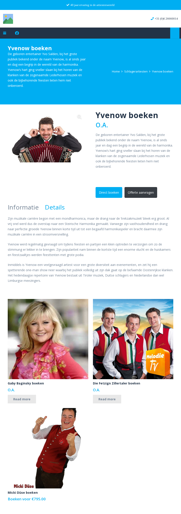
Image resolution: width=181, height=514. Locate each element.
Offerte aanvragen (141, 192)
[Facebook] (17, 33)
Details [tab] (55, 207)
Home (116, 71)
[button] (5, 33)
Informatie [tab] (23, 207)
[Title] (8, 19)
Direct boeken (109, 192)
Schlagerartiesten (136, 71)
